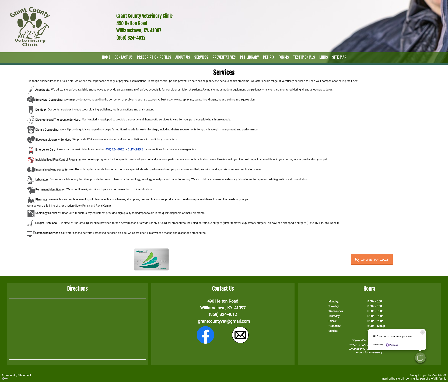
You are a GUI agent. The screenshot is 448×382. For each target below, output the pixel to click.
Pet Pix (268, 57)
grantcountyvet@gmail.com (224, 321)
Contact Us (124, 57)
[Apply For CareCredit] (151, 259)
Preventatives (224, 57)
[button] (420, 357)
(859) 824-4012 (223, 314)
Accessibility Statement (16, 375)
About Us (182, 57)
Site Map (339, 57)
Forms (283, 57)
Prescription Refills (154, 57)
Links (323, 57)
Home (106, 57)
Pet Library (249, 57)
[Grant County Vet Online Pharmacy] (372, 259)
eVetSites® (439, 375)
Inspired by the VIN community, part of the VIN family (414, 378)
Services (201, 57)
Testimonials (304, 57)
